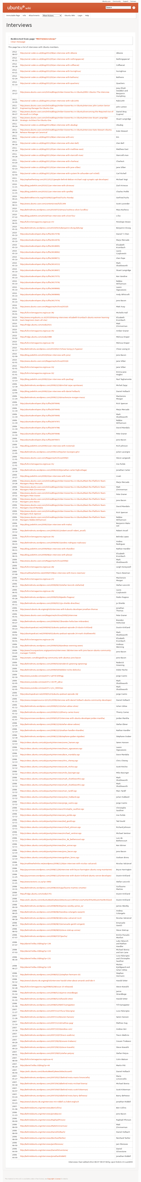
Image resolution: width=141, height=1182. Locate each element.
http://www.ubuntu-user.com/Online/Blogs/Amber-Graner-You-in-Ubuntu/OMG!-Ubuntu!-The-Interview (64, 92)
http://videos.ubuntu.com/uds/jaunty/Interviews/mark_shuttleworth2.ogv (52, 779)
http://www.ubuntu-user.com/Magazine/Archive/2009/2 (44, 561)
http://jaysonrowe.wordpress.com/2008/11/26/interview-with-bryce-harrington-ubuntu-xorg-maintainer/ (66, 870)
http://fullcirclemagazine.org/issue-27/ (37, 579)
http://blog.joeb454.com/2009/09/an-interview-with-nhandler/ (47, 549)
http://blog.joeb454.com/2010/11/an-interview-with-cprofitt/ (46, 192)
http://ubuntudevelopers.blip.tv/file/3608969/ (40, 288)
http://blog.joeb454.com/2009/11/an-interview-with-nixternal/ (47, 446)
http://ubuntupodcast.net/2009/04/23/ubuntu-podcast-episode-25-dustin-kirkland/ (56, 627)
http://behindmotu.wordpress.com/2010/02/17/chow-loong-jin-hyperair (51, 349)
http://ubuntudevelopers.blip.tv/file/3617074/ (40, 301)
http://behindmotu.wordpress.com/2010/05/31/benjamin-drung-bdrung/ (51, 228)
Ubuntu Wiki (70, 16)
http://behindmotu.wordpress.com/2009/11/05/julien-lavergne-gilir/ (49, 452)
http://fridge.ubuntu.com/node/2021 (36, 325)
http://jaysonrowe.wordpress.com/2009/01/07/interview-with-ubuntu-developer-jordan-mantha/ (62, 718)
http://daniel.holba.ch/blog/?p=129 (35, 967)
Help (87, 16)
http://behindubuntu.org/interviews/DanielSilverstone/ (44, 1150)
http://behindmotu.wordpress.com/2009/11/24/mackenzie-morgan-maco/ (52, 397)
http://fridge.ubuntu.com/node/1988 (36, 337)
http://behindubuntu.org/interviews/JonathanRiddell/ (43, 1156)
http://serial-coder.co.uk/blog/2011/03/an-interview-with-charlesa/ (49, 161)
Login (80, 16)
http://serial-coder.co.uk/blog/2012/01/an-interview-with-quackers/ (49, 83)
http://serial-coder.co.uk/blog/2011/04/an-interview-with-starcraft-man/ (51, 155)
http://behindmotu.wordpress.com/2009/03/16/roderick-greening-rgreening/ (53, 664)
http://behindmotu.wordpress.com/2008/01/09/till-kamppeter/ (47, 1005)
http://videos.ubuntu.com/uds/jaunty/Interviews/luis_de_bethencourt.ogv (52, 839)
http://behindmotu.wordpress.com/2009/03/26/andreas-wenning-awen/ (51, 646)
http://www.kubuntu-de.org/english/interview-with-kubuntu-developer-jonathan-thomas (59, 609)
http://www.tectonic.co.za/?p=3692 (35, 882)
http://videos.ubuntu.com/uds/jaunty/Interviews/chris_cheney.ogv (49, 761)
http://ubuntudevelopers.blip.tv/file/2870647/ (40, 440)
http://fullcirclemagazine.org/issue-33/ (37, 367)
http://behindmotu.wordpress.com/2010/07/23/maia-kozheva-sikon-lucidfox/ (54, 210)
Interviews (19, 25)
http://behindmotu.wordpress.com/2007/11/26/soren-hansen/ (47, 1017)
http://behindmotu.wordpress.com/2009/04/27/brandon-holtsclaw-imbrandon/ (54, 621)
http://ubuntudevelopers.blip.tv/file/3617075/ (40, 276)
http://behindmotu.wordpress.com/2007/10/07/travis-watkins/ (47, 1035)
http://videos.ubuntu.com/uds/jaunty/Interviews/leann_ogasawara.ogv (51, 749)
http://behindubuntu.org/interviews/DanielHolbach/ (42, 1132)
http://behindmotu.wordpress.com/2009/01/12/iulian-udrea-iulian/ (49, 706)
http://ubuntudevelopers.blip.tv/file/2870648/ (40, 434)
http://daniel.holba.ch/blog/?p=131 (35, 958)
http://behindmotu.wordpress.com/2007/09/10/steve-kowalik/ (47, 1047)
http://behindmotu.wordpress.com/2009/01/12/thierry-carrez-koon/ (49, 712)
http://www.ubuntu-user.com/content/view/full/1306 (43, 204)
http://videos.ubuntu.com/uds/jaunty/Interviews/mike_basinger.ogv (50, 773)
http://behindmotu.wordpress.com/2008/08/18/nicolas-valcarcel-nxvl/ (51, 918)
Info (24, 16)
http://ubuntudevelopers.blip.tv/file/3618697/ (40, 270)
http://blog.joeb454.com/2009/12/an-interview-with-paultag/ (46, 379)
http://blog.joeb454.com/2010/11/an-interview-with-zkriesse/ (47, 186)
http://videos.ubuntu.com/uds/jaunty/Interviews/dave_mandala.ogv (50, 755)
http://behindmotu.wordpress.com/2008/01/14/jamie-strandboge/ (49, 993)
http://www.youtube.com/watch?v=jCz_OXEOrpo (41, 688)
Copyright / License (53, 1179)
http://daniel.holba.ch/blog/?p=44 (35, 1065)
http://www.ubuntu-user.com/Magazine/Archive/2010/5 (44, 307)
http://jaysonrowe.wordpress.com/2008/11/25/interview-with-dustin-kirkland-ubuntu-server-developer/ (65, 876)
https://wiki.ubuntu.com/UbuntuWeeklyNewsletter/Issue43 (46, 1071)
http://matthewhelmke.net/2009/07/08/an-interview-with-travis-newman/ (52, 573)
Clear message (18, 42)
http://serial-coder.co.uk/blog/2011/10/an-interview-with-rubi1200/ (49, 101)
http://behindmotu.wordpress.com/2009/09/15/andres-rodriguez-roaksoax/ (53, 543)
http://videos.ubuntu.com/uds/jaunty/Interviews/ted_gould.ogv (47, 821)
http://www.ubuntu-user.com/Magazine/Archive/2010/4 (44, 361)
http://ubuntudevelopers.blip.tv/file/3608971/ (40, 258)
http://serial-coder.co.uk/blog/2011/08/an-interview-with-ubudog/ (49, 125)
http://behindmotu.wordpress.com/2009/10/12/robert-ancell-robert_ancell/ (53, 531)
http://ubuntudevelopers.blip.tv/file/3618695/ (40, 246)
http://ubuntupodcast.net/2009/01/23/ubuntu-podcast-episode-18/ (49, 694)
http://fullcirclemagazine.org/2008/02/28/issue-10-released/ (46, 987)
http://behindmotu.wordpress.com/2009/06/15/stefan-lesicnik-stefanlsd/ (52, 585)
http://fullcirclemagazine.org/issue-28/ (37, 567)
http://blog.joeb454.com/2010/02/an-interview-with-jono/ (45, 355)
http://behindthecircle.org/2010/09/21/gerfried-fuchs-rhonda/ (47, 198)
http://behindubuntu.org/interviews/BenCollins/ (41, 1108)
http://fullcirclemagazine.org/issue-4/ (36, 1059)
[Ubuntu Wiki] (19, 8)
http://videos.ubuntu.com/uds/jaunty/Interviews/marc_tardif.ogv (48, 791)
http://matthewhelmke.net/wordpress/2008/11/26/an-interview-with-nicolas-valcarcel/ (58, 864)
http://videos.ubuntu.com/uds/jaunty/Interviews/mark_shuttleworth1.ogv (52, 785)
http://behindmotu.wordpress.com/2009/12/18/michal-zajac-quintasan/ (51, 385)
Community (117, 1)
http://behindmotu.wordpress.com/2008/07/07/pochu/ (43, 936)
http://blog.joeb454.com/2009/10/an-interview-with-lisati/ (45, 476)
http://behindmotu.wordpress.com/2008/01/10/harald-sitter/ (46, 999)
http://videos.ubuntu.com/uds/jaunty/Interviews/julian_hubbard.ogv (50, 797)
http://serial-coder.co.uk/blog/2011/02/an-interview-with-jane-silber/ (50, 167)
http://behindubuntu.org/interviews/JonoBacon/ (40, 1114)
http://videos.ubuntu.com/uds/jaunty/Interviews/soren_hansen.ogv (49, 742)
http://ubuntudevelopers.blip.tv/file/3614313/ (40, 264)
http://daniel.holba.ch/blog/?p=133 (35, 951)
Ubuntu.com (106, 1)
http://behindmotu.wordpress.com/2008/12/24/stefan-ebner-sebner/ (50, 724)
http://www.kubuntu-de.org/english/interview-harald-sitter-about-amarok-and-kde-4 (57, 981)
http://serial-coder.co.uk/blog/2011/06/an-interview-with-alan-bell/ (49, 143)
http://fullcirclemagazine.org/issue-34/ (37, 343)
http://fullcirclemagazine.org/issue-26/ (37, 591)
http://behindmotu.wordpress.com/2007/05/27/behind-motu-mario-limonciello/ (55, 1077)
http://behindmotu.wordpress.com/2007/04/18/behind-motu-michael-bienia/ (53, 1084)
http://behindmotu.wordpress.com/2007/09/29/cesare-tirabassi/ (48, 1041)
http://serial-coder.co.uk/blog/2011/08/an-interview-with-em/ (47, 137)
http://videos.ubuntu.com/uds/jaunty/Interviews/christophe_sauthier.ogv (52, 809)
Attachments (34, 16)
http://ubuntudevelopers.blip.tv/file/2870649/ (40, 409)
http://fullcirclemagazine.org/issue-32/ (37, 373)
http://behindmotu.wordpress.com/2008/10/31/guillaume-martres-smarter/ (53, 888)
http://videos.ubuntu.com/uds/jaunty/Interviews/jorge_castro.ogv (49, 803)
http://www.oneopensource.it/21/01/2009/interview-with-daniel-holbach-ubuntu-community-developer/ (66, 700)
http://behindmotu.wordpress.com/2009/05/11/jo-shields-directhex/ (50, 603)
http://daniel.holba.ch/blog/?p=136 (35, 944)
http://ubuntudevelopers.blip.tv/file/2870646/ (40, 403)
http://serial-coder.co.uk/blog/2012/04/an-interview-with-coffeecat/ (49, 65)
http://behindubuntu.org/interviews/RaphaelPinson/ (42, 1120)
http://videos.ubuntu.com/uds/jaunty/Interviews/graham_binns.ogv (49, 857)
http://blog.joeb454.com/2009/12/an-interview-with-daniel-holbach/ (50, 391)
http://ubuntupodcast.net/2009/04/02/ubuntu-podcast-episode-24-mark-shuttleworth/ (57, 633)
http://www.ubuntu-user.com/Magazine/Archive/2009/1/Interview (48, 615)
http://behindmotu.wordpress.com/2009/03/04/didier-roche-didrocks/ (50, 670)
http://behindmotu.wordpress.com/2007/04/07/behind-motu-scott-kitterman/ (54, 1090)
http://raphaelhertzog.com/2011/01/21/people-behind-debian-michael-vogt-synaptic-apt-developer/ (64, 179)
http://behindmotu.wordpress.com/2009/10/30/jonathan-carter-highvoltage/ (53, 470)
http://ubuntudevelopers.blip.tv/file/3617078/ (40, 234)
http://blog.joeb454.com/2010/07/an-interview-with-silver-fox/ (47, 216)
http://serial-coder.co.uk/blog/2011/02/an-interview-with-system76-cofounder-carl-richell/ (59, 173)
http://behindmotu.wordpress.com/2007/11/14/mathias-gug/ (46, 1023)
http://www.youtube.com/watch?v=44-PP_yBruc (41, 682)
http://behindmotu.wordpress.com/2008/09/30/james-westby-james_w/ (51, 906)
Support (125, 1)
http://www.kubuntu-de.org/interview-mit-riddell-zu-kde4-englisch (49, 1102)
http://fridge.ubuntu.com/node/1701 (36, 894)
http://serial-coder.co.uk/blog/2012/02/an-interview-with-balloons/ (49, 77)
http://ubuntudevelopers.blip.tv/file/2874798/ (40, 428)
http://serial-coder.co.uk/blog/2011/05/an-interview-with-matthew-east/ (51, 149)
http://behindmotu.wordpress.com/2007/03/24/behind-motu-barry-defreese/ (53, 1096)
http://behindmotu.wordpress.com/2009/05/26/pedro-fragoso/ (47, 597)
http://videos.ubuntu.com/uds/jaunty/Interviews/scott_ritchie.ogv (49, 767)
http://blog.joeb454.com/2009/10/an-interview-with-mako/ (46, 525)
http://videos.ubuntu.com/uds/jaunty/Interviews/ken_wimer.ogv (48, 845)
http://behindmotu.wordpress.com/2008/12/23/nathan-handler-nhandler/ (52, 730)
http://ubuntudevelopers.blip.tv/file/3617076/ (40, 282)
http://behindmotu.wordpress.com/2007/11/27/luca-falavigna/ (47, 1011)
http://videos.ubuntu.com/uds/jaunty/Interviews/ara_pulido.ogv (48, 815)
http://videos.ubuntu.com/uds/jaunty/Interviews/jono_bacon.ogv (48, 851)
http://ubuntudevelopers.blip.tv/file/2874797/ (40, 422)
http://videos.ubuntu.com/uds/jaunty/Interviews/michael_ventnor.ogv (51, 833)
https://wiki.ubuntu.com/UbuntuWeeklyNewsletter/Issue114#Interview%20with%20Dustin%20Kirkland (66, 900)
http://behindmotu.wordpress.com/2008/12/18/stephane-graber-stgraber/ (52, 736)
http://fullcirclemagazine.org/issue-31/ (37, 464)
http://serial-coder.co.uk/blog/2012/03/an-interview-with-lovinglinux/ (50, 71)
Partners (133, 1)
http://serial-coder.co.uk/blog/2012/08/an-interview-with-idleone (48, 53)
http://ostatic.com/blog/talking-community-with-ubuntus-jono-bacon (50, 658)
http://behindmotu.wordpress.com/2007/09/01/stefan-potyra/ (47, 1053)
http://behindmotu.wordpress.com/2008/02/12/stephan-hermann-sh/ (50, 975)
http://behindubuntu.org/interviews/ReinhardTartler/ (43, 1138)
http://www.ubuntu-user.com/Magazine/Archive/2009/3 (44, 458)
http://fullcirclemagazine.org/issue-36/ (37, 313)
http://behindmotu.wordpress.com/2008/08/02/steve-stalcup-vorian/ (50, 930)
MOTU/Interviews (45, 39)
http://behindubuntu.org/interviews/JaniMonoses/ (41, 1144)
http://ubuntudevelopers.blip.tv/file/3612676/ (40, 240)
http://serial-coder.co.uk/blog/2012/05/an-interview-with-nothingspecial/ (52, 59)
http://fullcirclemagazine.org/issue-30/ (37, 537)
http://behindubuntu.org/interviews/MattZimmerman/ (43, 1126)
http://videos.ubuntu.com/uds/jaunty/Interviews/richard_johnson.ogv (50, 827)
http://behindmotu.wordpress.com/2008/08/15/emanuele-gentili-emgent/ (52, 924)
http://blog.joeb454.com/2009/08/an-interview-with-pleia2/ (46, 555)
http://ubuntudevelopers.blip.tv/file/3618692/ (40, 252)
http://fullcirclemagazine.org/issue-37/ (37, 222)
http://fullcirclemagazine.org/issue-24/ (37, 640)
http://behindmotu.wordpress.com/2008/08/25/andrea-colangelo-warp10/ (52, 912)
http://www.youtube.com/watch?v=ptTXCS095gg (41, 676)
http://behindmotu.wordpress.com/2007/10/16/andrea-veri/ (46, 1029)
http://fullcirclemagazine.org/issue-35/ (37, 331)
